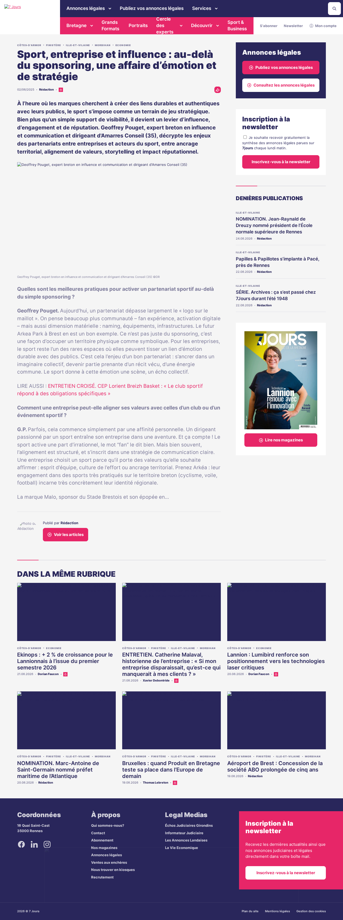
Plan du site (250, 911)
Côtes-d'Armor (29, 45)
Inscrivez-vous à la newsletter (281, 161)
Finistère (53, 45)
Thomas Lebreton (155, 782)
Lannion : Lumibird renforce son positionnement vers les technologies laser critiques (276, 661)
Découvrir (201, 25)
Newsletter (293, 26)
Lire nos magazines (284, 440)
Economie (123, 45)
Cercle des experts (164, 25)
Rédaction (46, 89)
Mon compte (326, 26)
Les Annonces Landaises (186, 840)
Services (201, 8)
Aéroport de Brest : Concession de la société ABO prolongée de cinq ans (275, 766)
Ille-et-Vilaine (78, 45)
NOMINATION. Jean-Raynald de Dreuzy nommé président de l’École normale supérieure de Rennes (274, 225)
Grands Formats (110, 25)
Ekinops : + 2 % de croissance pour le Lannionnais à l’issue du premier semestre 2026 (65, 661)
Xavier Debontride (156, 680)
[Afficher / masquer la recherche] (334, 8)
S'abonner (268, 26)
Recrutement (102, 877)
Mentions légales (277, 911)
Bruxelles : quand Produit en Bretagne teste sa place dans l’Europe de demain (171, 769)
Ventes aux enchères (109, 862)
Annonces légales (85, 8)
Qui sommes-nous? (107, 825)
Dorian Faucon (48, 674)
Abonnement (102, 840)
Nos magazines (104, 847)
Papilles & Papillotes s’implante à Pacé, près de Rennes (277, 262)
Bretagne (76, 25)
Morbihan (102, 45)
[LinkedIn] (34, 844)
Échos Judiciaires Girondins (189, 825)
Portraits (138, 25)
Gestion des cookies (311, 911)
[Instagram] (47, 844)
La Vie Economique (181, 847)
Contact (98, 833)
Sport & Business (237, 25)
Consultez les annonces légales (284, 85)
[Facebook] (21, 844)
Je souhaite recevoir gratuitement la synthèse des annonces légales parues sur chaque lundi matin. (278, 142)
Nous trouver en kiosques (113, 869)
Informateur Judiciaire (184, 833)
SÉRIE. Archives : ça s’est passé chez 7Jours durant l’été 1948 (276, 295)
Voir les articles (69, 534)
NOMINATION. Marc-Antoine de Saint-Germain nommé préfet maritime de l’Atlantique (58, 769)
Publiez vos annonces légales (152, 8)
